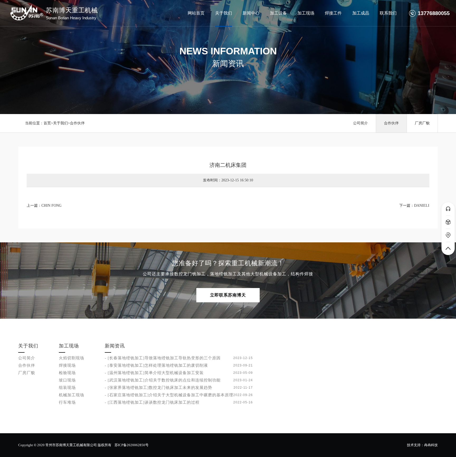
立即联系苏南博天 (228, 295)
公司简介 (360, 123)
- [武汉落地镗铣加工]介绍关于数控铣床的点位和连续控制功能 (163, 380)
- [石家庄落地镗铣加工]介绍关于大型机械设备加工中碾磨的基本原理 (169, 395)
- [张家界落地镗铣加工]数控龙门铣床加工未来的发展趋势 (158, 387)
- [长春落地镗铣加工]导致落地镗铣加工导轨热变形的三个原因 (163, 358)
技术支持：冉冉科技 (422, 445)
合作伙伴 (77, 123)
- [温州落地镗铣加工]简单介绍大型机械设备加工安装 (154, 373)
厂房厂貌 (422, 123)
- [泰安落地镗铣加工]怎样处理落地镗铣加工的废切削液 (156, 365)
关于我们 (60, 123)
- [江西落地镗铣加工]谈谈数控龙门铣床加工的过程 (152, 402)
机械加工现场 (71, 395)
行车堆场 (67, 402)
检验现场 (67, 373)
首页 (47, 123)
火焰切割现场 (71, 358)
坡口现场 (67, 380)
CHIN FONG (51, 206)
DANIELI (421, 206)
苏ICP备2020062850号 (132, 445)
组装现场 (67, 387)
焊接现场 (67, 365)
